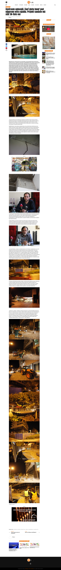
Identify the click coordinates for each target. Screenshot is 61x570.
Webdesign (26, 568)
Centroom (19, 529)
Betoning (15, 529)
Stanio (27, 529)
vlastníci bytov (36, 529)
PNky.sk (10, 17)
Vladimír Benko (31, 529)
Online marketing (31, 568)
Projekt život (23, 529)
